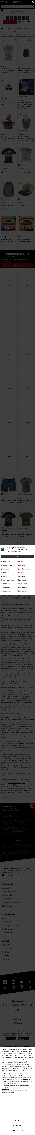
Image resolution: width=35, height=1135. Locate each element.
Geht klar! (17, 1120)
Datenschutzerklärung (8, 1092)
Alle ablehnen (17, 1125)
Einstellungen (17, 1130)
